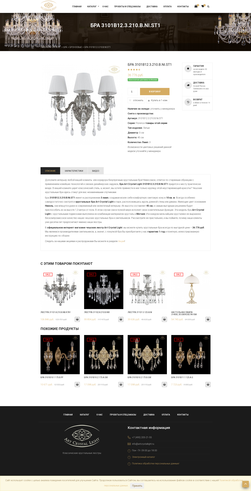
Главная (76, 6)
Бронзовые (76, 47)
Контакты (183, 6)
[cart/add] (77, 319)
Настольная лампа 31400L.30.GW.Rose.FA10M (184, 313)
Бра (65, 47)
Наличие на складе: (139, 108)
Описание (50, 171)
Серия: (131, 123)
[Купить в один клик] (60, 292)
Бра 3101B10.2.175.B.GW (139, 377)
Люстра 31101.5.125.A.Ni (140, 312)
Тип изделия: (135, 128)
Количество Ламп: (138, 142)
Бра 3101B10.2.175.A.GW (96, 377)
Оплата (167, 6)
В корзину (155, 91)
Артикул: (133, 118)
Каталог (92, 6)
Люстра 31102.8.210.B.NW (97, 312)
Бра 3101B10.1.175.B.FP (52, 377)
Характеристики (74, 171)
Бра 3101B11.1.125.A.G (182, 377)
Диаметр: (133, 132)
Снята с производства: (141, 113)
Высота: (132, 137)
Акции (121, 241)
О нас (105, 6)
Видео (95, 171)
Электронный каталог (143, 457)
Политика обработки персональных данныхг (156, 463)
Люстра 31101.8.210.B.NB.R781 (56, 312)
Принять (137, 485)
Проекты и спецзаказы (127, 6)
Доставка (151, 6)
